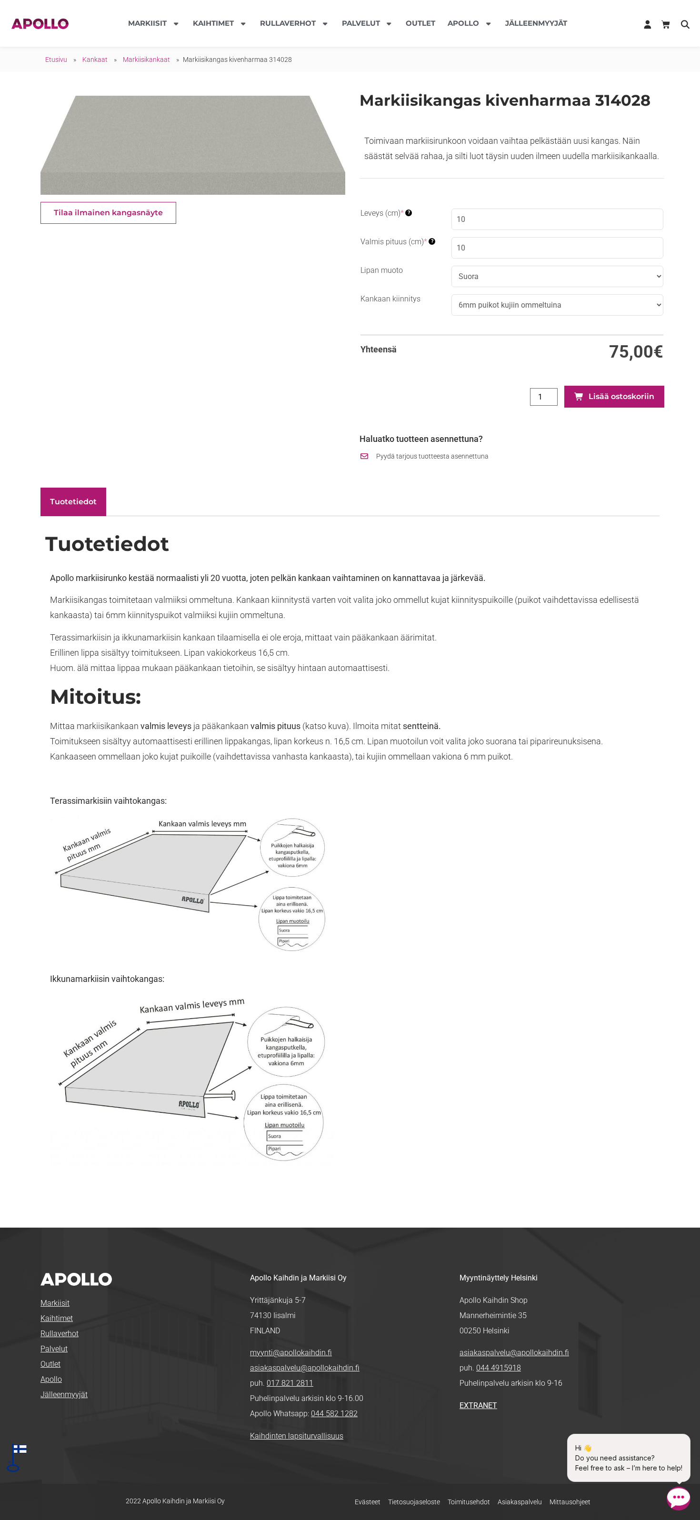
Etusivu (56, 59)
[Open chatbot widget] (678, 1498)
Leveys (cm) (385, 213)
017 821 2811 (290, 1383)
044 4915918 (498, 1367)
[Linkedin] (481, 1437)
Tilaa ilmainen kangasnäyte (108, 212)
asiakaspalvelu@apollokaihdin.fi (305, 1367)
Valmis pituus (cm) (396, 241)
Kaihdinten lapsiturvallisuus (296, 1435)
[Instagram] (497, 1437)
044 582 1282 (334, 1413)
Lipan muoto (381, 270)
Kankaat (95, 59)
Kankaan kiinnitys (390, 298)
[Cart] (665, 24)
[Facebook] (467, 1437)
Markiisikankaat (146, 59)
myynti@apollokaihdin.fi (291, 1352)
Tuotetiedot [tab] (73, 501)
